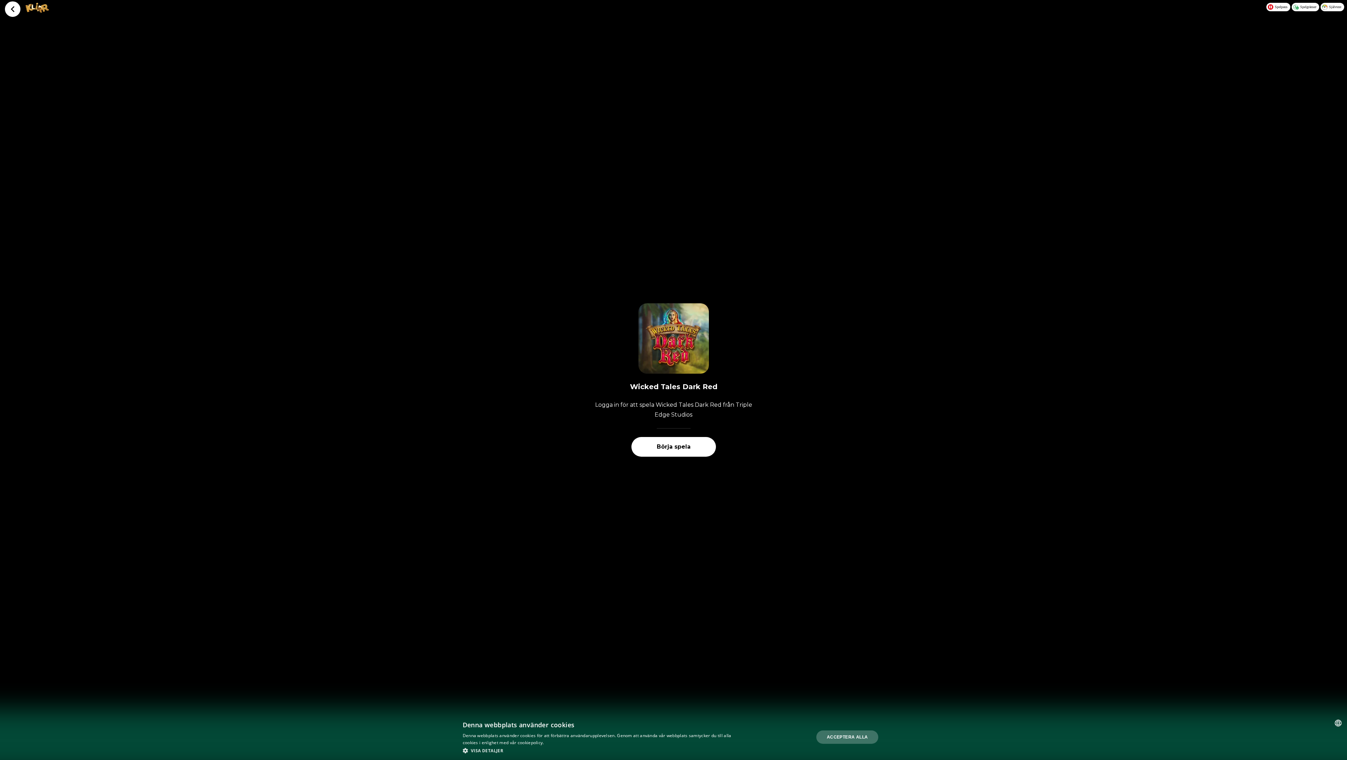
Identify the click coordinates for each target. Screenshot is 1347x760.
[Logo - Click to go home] (37, 10)
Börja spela (674, 446)
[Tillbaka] (12, 9)
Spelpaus (1281, 7)
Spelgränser (1308, 7)
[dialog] (673, 737)
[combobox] (1338, 723)
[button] (599, 750)
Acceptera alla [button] (847, 737)
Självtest (1335, 7)
